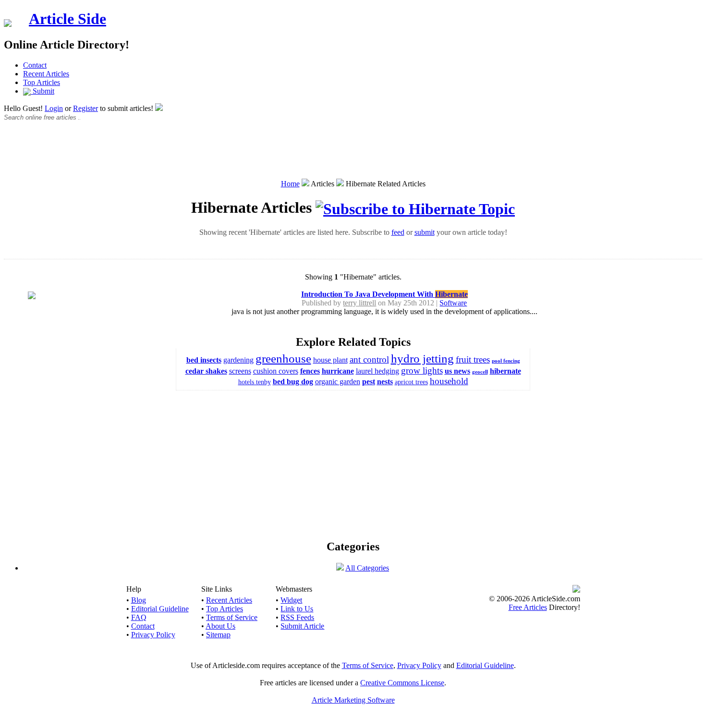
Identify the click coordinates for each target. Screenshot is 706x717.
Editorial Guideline (160, 609)
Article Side (67, 18)
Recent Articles (46, 74)
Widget (291, 600)
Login (54, 108)
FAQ (138, 617)
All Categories (367, 568)
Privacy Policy (153, 635)
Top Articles (41, 82)
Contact (35, 65)
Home (290, 184)
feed (397, 232)
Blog (138, 600)
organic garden (337, 381)
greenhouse (283, 358)
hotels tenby (254, 382)
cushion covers (275, 371)
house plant (330, 360)
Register (85, 108)
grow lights (422, 370)
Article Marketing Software (353, 700)
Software (453, 303)
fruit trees (473, 359)
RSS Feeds (297, 617)
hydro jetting (422, 358)
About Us (220, 626)
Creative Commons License (402, 683)
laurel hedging (377, 371)
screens (240, 371)
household (449, 381)
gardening (238, 360)
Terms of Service (231, 617)
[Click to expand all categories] (340, 568)
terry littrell (359, 303)
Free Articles (528, 607)
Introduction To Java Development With (384, 294)
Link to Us (296, 609)
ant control (369, 359)
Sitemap (218, 635)
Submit (42, 91)
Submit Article (302, 626)
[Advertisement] (353, 155)
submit (424, 232)
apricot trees (411, 382)
